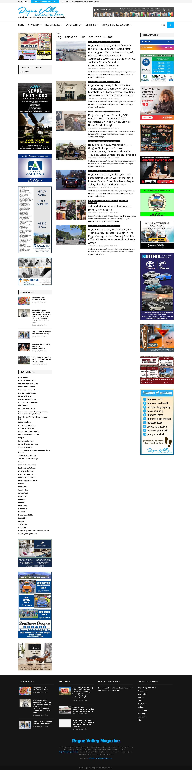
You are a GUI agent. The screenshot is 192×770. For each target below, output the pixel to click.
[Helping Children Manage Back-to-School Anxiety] (24, 335)
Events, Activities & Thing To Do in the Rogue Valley (103, 200)
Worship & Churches (25, 471)
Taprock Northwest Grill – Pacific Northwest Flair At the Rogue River (41, 359)
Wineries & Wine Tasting (27, 465)
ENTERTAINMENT (74, 25)
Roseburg (21, 521)
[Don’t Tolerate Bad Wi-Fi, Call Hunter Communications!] (24, 347)
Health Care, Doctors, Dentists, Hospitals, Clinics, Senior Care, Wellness (33, 413)
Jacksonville (22, 509)
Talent (140, 720)
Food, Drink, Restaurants (115, 25)
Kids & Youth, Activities (26, 425)
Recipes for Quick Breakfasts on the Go (39, 299)
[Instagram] (164, 25)
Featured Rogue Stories (27, 399)
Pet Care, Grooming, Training (28, 432)
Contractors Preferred (26, 390)
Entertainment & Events (27, 393)
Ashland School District (26, 477)
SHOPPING (91, 25)
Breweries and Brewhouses (28, 384)
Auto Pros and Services (26, 381)
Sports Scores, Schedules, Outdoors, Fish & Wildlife (34, 451)
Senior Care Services (25, 441)
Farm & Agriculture (25, 396)
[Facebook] (162, 25)
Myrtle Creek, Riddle (25, 515)
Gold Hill (21, 502)
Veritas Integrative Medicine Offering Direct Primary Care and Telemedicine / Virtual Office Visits (83, 723)
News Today (92, 42)
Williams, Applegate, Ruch (27, 534)
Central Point (23, 493)
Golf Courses (23, 406)
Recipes (21, 438)
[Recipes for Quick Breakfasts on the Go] (24, 301)
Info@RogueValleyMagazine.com (100, 758)
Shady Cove (22, 524)
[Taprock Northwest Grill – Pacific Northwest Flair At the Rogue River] (24, 360)
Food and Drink (123, 200)
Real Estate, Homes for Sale (28, 435)
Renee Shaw (94, 68)
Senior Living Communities (28, 444)
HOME (21, 25)
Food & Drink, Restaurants (28, 402)
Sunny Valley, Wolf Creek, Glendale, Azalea (33, 531)
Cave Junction (23, 490)
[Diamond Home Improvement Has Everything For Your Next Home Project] (65, 710)
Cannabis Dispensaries (26, 387)
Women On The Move (26, 428)
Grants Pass (22, 506)
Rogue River (22, 518)
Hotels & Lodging (24, 422)
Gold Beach (22, 499)
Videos (20, 462)
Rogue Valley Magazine (96, 741)
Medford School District (27, 474)
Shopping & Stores (25, 447)
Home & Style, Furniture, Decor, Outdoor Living (33, 418)
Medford (21, 512)
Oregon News (100, 42)
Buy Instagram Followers (27, 468)
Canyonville (22, 487)
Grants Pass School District (28, 481)
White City (22, 528)
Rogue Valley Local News (113, 42)
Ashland (21, 484)
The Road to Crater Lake (27, 456)
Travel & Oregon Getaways (28, 459)
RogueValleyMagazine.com (68, 752)
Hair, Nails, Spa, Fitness (26, 409)
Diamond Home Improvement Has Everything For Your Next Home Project (83, 709)
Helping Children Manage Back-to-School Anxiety (84, 1)
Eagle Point (22, 496)
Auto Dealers (23, 377)
